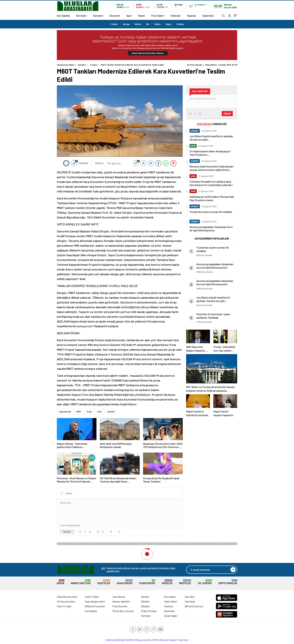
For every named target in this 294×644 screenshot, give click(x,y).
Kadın (141, 15)
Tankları (111, 411)
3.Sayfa (114, 24)
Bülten (138, 24)
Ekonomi (114, 15)
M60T (78, 411)
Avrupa (126, 24)
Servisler (81, 15)
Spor (129, 15)
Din (147, 24)
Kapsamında (65, 411)
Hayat (168, 24)
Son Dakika (63, 15)
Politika (180, 24)
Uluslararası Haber (66, 64)
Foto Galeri (157, 15)
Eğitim (157, 24)
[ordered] (98, 532)
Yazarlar (191, 15)
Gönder (67, 531)
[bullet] (102, 532)
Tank (99, 411)
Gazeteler (208, 15)
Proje (89, 411)
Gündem (98, 15)
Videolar (175, 15)
